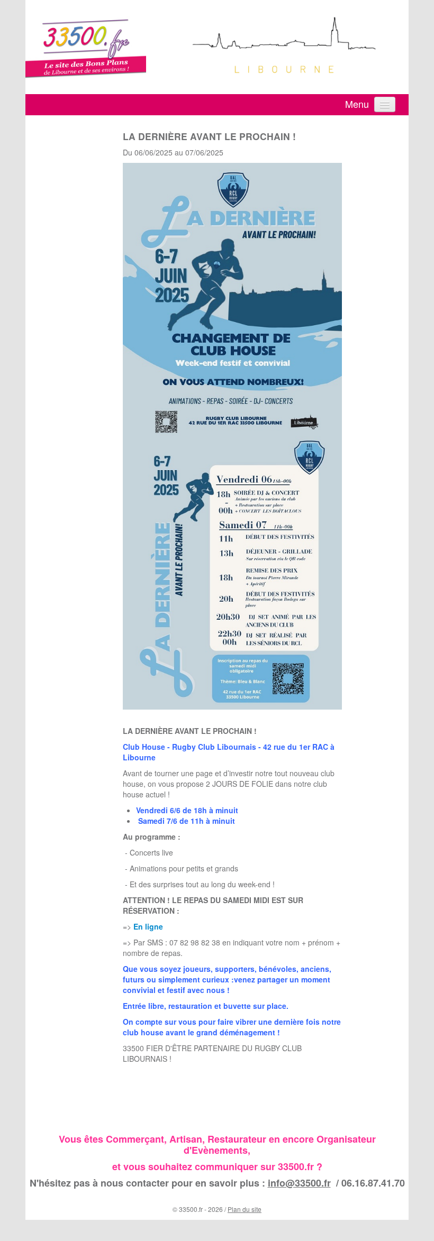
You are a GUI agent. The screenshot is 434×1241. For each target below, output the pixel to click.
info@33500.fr (299, 1183)
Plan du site (244, 1209)
